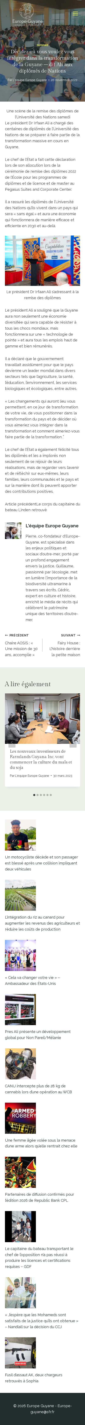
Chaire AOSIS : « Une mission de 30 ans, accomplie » (21, 645)
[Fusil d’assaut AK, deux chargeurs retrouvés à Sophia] (42, 1352)
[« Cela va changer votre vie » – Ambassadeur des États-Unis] (42, 955)
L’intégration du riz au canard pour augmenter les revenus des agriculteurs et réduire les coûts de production (42, 923)
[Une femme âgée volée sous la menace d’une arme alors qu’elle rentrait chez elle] (42, 1118)
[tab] (34, 795)
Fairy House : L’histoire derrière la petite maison (65, 645)
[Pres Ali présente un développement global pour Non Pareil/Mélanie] (42, 1009)
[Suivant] (73, 742)
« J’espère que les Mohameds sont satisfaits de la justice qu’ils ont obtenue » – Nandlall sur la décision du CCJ (41, 1321)
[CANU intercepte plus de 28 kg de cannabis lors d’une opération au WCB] (42, 1063)
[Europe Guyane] (27, 13)
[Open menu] (75, 13)
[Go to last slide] (11, 742)
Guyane (42, 45)
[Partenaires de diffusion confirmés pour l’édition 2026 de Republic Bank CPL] (42, 1172)
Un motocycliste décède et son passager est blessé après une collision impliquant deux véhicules (41, 863)
